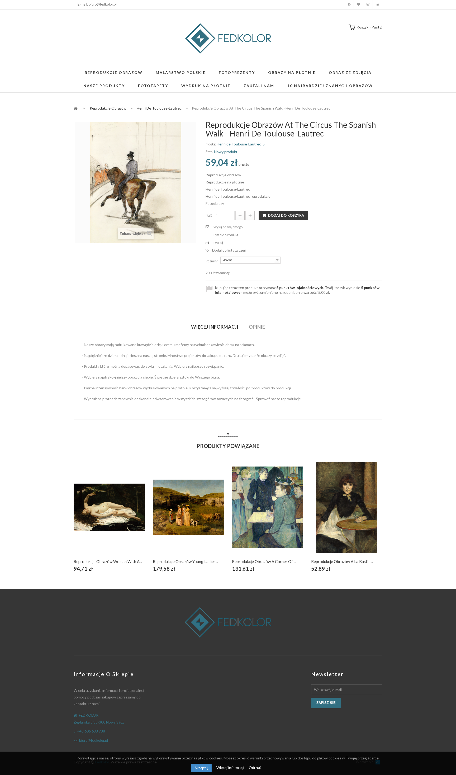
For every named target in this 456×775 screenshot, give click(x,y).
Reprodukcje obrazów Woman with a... (108, 561)
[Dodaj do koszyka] (97, 513)
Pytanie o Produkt (225, 235)
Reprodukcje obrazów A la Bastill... (342, 561)
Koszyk (368, 4)
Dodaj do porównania (122, 513)
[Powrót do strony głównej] (76, 108)
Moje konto (349, 4)
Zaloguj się (377, 4)
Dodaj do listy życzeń (229, 250)
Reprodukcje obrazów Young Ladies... (185, 561)
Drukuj (218, 243)
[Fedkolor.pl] (228, 38)
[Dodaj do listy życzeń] (109, 513)
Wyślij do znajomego (228, 227)
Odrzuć (255, 767)
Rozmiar (212, 261)
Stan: (209, 151)
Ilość (209, 215)
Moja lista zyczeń (358, 4)
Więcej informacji (230, 767)
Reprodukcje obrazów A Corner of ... (264, 561)
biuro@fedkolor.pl (103, 4)
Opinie (257, 327)
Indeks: (211, 144)
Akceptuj (201, 768)
